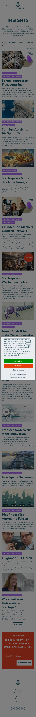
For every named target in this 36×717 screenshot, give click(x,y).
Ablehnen (18, 366)
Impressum (12, 377)
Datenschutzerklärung (21, 377)
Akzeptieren (18, 361)
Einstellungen (18, 370)
